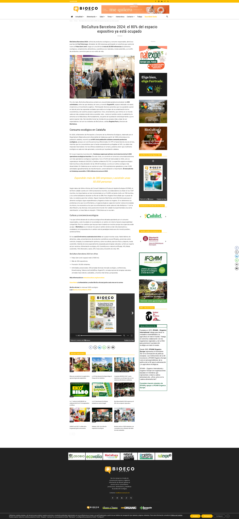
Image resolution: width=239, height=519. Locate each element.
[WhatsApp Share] (104, 347)
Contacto (130, 17)
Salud (101, 17)
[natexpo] (129, 456)
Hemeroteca (120, 17)
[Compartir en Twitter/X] (95, 347)
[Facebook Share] (91, 347)
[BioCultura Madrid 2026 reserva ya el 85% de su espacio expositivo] (124, 390)
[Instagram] (158, 1)
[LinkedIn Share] (99, 347)
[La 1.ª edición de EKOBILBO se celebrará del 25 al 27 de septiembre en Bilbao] (80, 390)
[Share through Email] (108, 347)
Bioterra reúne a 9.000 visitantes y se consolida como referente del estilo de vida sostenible (124, 428)
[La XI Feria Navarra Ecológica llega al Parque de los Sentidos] (102, 364)
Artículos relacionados (78, 353)
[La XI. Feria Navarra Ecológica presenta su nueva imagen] (102, 390)
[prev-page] (71, 434)
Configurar (219, 516)
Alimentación (91, 17)
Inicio (71, 21)
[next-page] (74, 434)
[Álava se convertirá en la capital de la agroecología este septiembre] (80, 364)
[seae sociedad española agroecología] (164, 456)
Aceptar (195, 516)
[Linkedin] (161, 1)
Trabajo (139, 17)
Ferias (110, 17)
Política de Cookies (176, 515)
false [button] (70, 455)
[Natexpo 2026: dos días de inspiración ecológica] (102, 415)
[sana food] (147, 456)
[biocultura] (77, 456)
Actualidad (79, 17)
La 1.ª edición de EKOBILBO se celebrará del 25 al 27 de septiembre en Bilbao (79, 403)
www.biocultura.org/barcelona (93, 277)
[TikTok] (164, 1)
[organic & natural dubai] (112, 456)
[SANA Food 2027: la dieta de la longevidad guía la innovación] (80, 415)
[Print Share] (113, 347)
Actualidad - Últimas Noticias (122, 371)
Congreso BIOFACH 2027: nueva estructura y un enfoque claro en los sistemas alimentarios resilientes (124, 378)
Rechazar (207, 516)
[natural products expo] (94, 456)
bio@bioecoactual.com (123, 493)
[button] (167, 17)
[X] (168, 1)
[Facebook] (155, 1)
